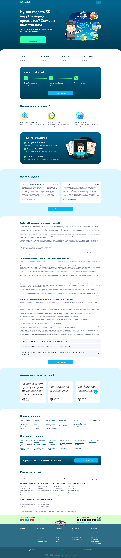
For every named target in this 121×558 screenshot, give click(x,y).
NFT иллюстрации (71, 492)
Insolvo (57, 537)
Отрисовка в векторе (25, 506)
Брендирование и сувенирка (44, 490)
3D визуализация (37, 420)
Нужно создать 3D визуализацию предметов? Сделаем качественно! (62, 511)
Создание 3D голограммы (51, 428)
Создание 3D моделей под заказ (25, 427)
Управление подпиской (42, 541)
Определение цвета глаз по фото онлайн (26, 445)
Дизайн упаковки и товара (43, 504)
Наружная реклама (58, 495)
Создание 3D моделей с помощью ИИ (51, 425)
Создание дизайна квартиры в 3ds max (24, 423)
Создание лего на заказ (80, 440)
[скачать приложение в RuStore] (94, 520)
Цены (21, 532)
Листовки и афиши (57, 488)
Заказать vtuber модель (51, 445)
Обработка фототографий (26, 502)
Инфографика (70, 486)
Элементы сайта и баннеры (26, 490)
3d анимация (75, 420)
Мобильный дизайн (25, 488)
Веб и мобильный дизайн (28, 483)
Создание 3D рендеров (25, 420)
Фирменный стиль (42, 488)
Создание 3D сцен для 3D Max (79, 426)
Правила (39, 539)
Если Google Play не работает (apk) (84, 522)
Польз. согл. (74, 535)
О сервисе (39, 530)
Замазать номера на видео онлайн (79, 443)
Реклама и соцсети (95, 530)
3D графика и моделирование (27, 504)
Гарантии (22, 537)
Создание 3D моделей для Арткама (50, 421)
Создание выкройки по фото (66, 440)
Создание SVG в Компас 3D (96, 421)
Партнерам (39, 537)
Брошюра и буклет (57, 486)
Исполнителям (40, 535)
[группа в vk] (22, 520)
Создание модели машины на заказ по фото (66, 443)
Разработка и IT (94, 532)
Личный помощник (95, 541)
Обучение (39, 532)
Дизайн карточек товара (43, 506)
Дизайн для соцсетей (42, 502)
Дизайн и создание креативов (27, 511)
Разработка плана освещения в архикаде (64, 426)
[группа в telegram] (27, 520)
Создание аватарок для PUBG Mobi (39, 441)
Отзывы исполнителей (77, 539)
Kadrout (57, 539)
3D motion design (62, 420)
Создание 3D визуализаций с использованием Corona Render (79, 423)
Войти (98, 2)
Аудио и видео (94, 537)
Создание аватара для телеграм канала (94, 441)
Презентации (70, 488)
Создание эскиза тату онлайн (52, 449)
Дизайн (92, 535)
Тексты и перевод (95, 539)
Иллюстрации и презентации (76, 483)
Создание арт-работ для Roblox (52, 441)
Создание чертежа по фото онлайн (26, 441)
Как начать (22, 530)
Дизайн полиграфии (59, 483)
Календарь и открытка (58, 490)
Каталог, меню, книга (58, 492)
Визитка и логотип (42, 486)
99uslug (57, 541)
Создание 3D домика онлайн (38, 423)
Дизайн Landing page (25, 492)
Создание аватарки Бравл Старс (40, 445)
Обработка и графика (27, 499)
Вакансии (58, 532)
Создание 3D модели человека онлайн (39, 449)
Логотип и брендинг (44, 483)
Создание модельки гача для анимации (80, 447)
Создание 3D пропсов (63, 423)
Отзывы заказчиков (76, 537)
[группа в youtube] (32, 520)
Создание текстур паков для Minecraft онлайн (66, 447)
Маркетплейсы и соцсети (44, 499)
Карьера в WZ (75, 532)
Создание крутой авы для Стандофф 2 (25, 449)
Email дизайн (23, 495)
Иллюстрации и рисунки (73, 490)
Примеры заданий (24, 535)
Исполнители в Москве (96, 543)
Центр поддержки (60, 530)
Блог (57, 535)
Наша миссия (75, 530)
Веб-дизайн (23, 486)
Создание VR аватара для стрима (38, 427)
